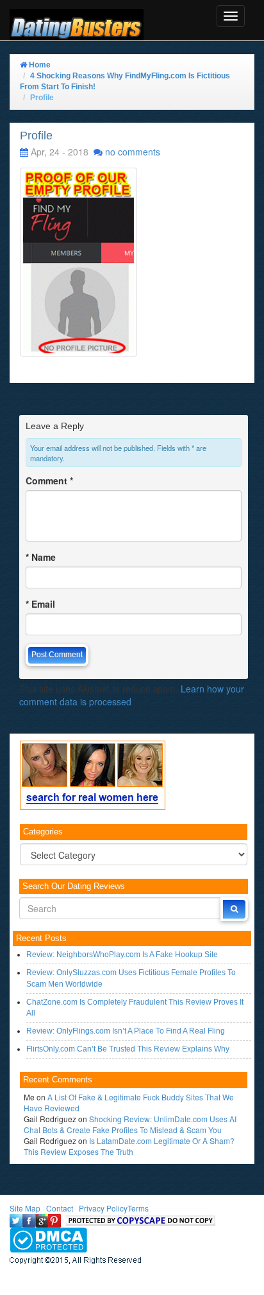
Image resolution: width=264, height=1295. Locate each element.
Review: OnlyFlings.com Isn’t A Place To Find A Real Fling (125, 1030)
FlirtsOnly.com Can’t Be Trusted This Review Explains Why (127, 1048)
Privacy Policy (103, 1207)
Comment (49, 480)
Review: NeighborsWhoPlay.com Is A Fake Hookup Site (122, 954)
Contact (59, 1207)
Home (39, 64)
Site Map (25, 1207)
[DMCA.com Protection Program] (48, 1238)
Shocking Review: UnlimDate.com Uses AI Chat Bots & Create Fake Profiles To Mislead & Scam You (130, 1124)
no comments (132, 151)
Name (41, 557)
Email (40, 603)
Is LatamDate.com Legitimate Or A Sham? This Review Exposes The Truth (129, 1146)
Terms (138, 1207)
